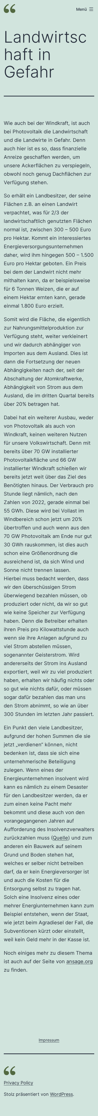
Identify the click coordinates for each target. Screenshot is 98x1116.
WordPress (61, 1094)
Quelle (60, 838)
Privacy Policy (18, 1082)
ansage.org (79, 961)
